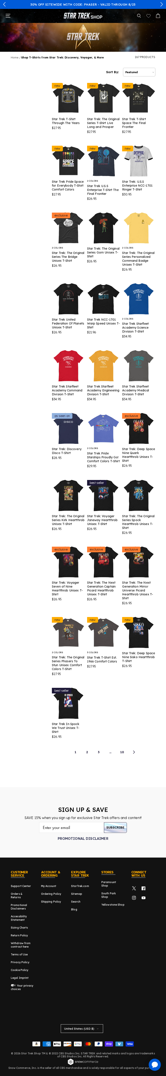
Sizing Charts (19, 927)
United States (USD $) (79, 1028)
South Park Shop (108, 895)
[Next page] (134, 752)
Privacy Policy (20, 962)
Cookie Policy (20, 970)
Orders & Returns (16, 895)
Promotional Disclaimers (19, 906)
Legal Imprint (20, 977)
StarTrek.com (80, 886)
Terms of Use (19, 954)
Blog (74, 909)
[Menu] (8, 16)
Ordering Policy (51, 893)
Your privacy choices (22, 987)
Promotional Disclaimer (83, 838)
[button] (4, 4)
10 (122, 752)
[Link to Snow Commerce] (83, 1064)
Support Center (21, 886)
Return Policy (19, 935)
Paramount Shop (108, 884)
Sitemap (76, 893)
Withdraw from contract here (21, 945)
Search (75, 901)
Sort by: (112, 72)
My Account (48, 886)
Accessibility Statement (19, 918)
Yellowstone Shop (112, 904)
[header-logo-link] (83, 16)
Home (14, 57)
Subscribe (115, 827)
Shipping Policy (51, 901)
